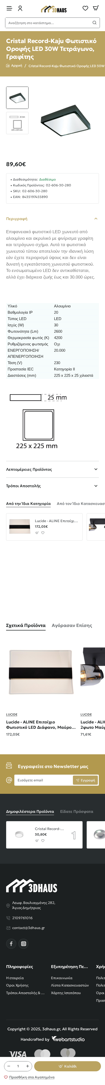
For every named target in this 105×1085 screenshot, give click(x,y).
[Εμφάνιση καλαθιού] (96, 8)
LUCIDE (11, 714)
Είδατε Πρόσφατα (76, 811)
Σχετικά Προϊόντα (26, 625)
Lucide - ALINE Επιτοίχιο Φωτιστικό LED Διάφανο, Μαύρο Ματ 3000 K (57, 521)
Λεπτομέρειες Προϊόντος (29, 469)
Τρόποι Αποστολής (23, 485)
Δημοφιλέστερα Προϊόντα (30, 811)
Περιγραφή (16, 218)
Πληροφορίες (19, 966)
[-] (8, 1066)
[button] (17, 89)
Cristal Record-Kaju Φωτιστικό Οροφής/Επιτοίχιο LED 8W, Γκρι (49, 828)
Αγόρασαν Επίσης (72, 625)
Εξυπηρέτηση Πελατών (70, 966)
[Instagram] (23, 944)
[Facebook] (11, 944)
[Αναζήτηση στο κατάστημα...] (94, 23)
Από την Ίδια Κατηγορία (28, 503)
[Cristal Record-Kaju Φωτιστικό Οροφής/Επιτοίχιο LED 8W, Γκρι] (19, 834)
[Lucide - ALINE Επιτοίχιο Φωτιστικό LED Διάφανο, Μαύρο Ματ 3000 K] (19, 527)
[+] (27, 1066)
